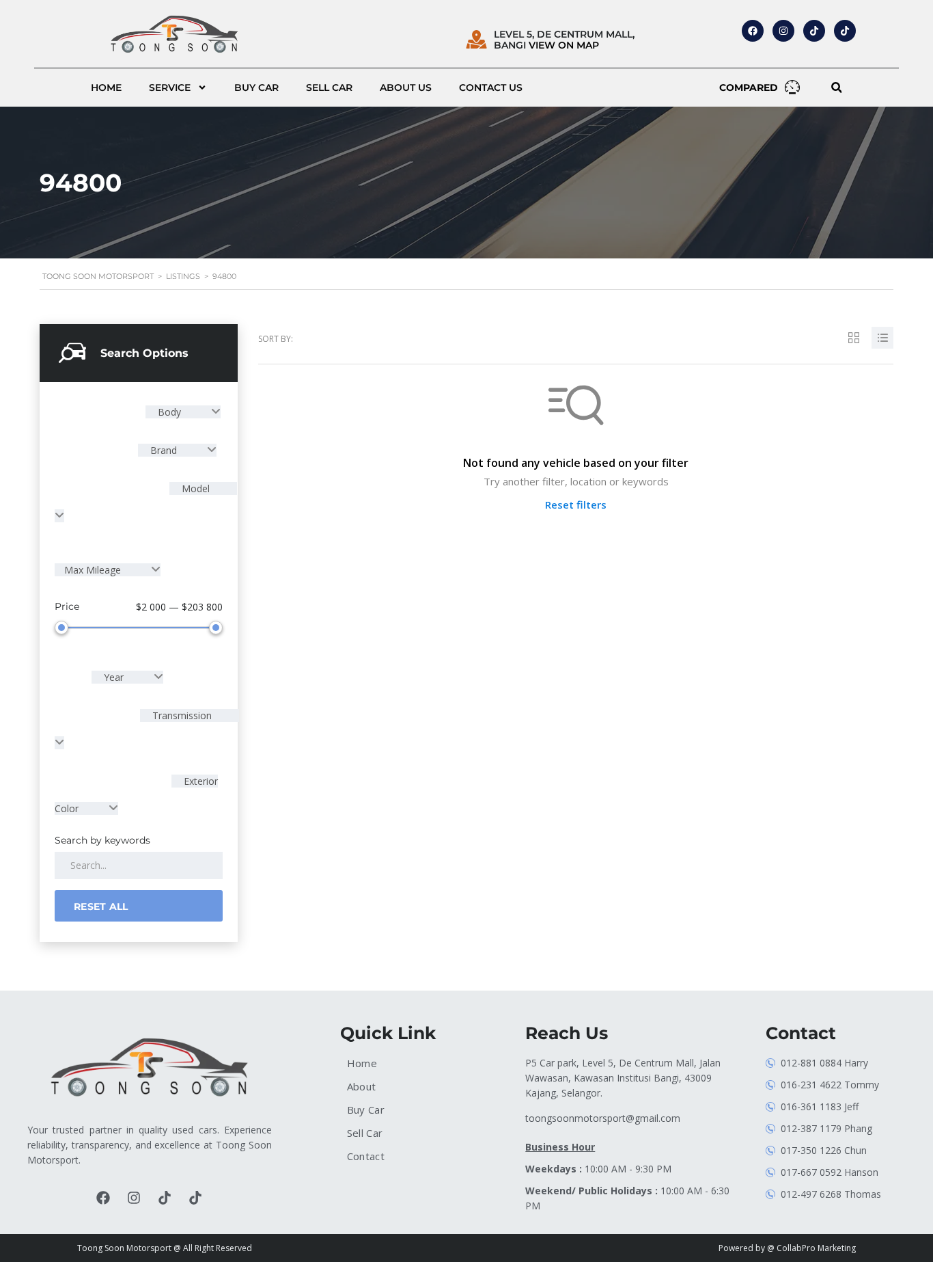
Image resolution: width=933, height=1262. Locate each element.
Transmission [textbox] (181, 715)
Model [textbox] (194, 488)
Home (106, 87)
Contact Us (491, 87)
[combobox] (183, 411)
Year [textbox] (113, 677)
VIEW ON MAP (564, 45)
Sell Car (329, 87)
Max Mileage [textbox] (94, 569)
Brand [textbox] (164, 450)
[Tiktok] (164, 1197)
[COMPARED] (792, 86)
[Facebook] (103, 1197)
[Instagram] (134, 1197)
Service (170, 87)
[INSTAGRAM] (783, 31)
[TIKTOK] (814, 31)
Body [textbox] (169, 411)
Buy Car (256, 87)
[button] (836, 88)
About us (406, 87)
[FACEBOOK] (753, 31)
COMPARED (748, 87)
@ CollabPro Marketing (811, 1248)
